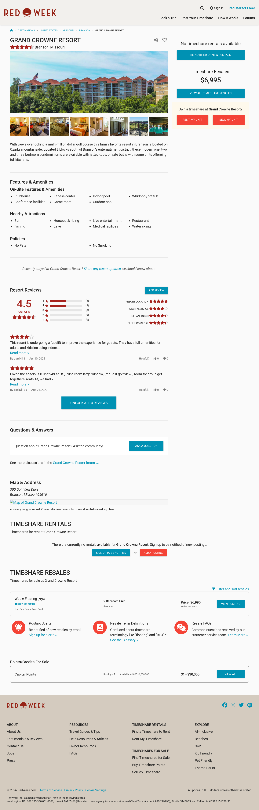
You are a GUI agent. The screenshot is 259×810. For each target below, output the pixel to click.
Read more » (19, 353)
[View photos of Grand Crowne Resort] (89, 82)
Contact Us (15, 746)
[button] (156, 40)
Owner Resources (82, 746)
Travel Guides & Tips (84, 731)
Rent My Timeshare (147, 739)
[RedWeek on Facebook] (224, 705)
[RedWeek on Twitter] (241, 705)
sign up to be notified (111, 552)
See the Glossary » (124, 640)
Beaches (201, 739)
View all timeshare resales (211, 93)
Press (11, 760)
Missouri (68, 30)
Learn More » (238, 635)
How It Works (228, 18)
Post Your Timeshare (197, 18)
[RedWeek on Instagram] (233, 705)
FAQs (73, 753)
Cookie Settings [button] (95, 790)
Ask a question (146, 446)
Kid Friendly (203, 753)
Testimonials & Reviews (24, 739)
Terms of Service (51, 790)
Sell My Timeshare (146, 772)
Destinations (26, 30)
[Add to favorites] (164, 40)
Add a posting (153, 552)
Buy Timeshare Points (148, 765)
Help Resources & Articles (88, 739)
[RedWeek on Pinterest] (249, 705)
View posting (230, 604)
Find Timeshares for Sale (151, 758)
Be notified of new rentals (210, 55)
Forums (249, 18)
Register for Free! (242, 8)
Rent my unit (192, 119)
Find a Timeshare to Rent (151, 731)
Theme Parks (205, 768)
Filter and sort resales (233, 589)
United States (49, 30)
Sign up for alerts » (43, 635)
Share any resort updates (102, 269)
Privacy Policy (73, 790)
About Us (14, 731)
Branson (84, 30)
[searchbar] (202, 8)
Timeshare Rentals (40, 524)
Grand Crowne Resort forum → (76, 463)
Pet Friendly (204, 760)
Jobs (10, 753)
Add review (156, 290)
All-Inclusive (204, 731)
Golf (198, 746)
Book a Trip (167, 18)
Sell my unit (228, 119)
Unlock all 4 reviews (89, 403)
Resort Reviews (26, 290)
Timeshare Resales (40, 572)
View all (230, 674)
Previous (13, 127)
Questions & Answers (31, 430)
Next (165, 127)
